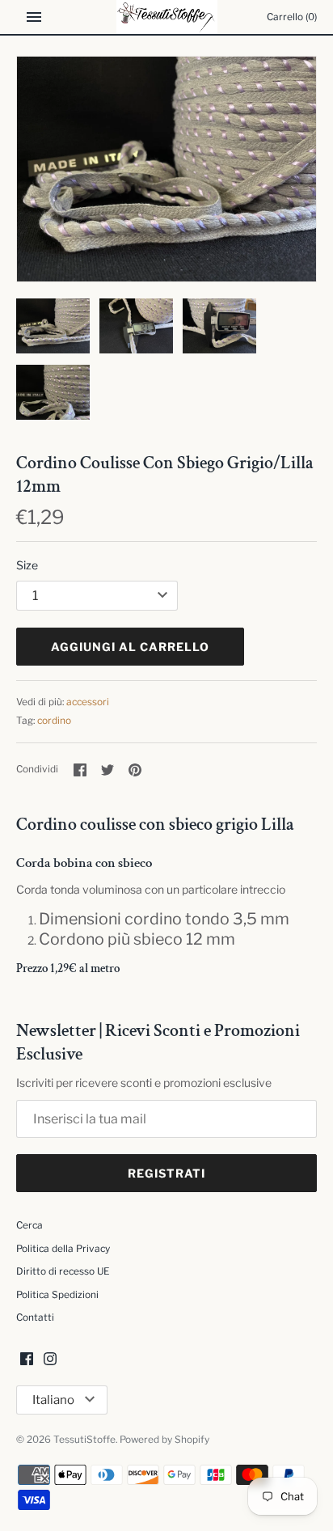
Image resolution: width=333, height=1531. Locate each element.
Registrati (166, 1173)
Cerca (29, 1225)
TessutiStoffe (84, 1439)
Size (27, 565)
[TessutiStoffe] (166, 17)
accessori (87, 702)
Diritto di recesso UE (62, 1271)
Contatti (35, 1317)
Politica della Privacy (63, 1248)
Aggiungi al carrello (130, 646)
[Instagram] (50, 1360)
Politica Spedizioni (57, 1295)
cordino (54, 720)
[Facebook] (26, 1360)
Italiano (53, 1400)
